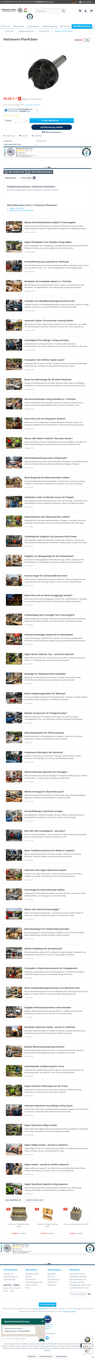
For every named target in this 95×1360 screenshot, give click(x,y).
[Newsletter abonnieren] (89, 1294)
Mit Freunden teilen (16, 172)
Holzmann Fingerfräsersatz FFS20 (47, 1225)
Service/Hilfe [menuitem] (86, 2)
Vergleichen (10, 136)
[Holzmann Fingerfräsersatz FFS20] (47, 1214)
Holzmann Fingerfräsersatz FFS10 (19, 1225)
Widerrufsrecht (31, 1285)
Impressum (52, 1285)
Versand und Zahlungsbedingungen (34, 1280)
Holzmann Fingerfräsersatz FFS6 (76, 1224)
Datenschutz (52, 1282)
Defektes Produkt (32, 1274)
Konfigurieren (61, 1356)
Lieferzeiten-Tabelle (69, 1311)
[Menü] (91, 1337)
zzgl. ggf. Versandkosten (33, 105)
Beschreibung (10, 178)
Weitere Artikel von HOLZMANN (21, 210)
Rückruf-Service (54, 1279)
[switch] (87, 1351)
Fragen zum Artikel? (16, 208)
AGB (27, 1288)
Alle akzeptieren (45, 1356)
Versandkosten (40, 1309)
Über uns (51, 1277)
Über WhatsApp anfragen (41, 172)
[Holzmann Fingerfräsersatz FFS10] (19, 1214)
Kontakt (28, 1277)
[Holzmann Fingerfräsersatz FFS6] (76, 1214)
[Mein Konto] (85, 11)
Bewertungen (28, 178)
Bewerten (38, 136)
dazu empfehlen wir (13, 1200)
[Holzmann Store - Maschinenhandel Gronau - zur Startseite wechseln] (14, 13)
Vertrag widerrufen (47, 1304)
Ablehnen (32, 1356)
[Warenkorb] (91, 11)
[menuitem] (50, 11)
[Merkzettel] (80, 11)
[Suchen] (63, 11)
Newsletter (52, 1274)
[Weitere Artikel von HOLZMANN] (83, 41)
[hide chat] (42, 1321)
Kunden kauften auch (34, 1200)
